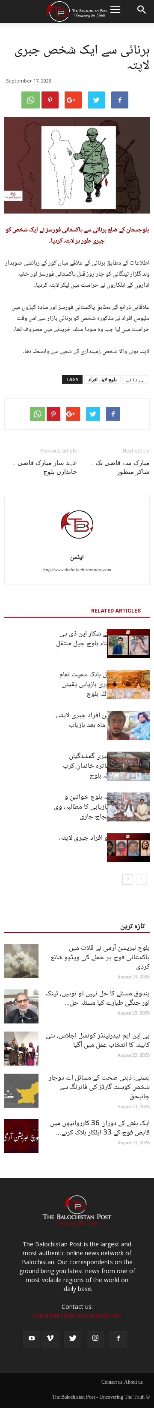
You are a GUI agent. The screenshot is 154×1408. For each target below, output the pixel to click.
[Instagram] (95, 1339)
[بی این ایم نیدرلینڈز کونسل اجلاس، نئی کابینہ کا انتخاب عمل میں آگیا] (21, 1049)
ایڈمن (77, 557)
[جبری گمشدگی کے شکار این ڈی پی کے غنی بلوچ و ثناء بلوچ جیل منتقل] (128, 643)
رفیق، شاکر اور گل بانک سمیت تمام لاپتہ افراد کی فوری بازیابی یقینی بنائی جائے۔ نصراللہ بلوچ (104, 685)
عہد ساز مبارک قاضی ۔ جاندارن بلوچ (44, 467)
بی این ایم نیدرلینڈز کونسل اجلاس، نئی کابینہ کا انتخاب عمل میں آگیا (98, 1041)
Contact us (112, 1383)
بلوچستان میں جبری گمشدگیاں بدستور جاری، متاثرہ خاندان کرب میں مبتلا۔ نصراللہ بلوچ (106, 766)
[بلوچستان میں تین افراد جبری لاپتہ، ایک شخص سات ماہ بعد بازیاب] (128, 725)
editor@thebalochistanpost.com (77, 1315)
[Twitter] (72, 1339)
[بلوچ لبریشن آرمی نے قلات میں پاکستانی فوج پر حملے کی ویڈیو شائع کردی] (21, 961)
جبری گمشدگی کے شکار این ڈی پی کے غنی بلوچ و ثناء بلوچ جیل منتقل (103, 639)
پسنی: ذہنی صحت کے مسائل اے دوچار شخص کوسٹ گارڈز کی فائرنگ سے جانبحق (99, 1087)
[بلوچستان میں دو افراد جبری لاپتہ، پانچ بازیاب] (128, 848)
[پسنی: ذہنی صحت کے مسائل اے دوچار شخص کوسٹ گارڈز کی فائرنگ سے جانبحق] (21, 1091)
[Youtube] (31, 1339)
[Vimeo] (50, 1339)
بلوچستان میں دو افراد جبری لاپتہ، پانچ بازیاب (104, 843)
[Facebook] (118, 1339)
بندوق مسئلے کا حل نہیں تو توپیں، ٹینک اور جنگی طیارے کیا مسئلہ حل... (98, 998)
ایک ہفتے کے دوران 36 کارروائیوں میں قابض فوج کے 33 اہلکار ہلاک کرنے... (100, 1128)
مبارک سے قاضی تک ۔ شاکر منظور (120, 467)
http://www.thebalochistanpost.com (77, 570)
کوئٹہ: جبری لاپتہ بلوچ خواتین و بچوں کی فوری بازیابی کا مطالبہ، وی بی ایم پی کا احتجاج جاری (102, 807)
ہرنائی (135, 379)
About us (133, 1383)
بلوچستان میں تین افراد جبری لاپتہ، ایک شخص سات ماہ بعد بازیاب (103, 721)
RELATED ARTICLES (116, 611)
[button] (142, 11)
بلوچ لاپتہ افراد (102, 379)
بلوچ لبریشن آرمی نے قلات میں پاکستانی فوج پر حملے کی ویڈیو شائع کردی (100, 957)
